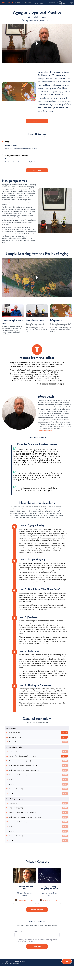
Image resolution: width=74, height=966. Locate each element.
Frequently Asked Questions (10, 963)
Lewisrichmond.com (45, 431)
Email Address (19, 931)
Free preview (37, 121)
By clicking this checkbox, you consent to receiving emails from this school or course (37, 940)
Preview (64, 732)
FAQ (57, 3)
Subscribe (37, 946)
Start (65, 742)
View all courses (37, 910)
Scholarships (51, 3)
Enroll (66, 961)
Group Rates (42, 2)
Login (70, 3)
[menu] (51, 2)
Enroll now (37, 170)
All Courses (35, 2)
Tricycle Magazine (62, 2)
